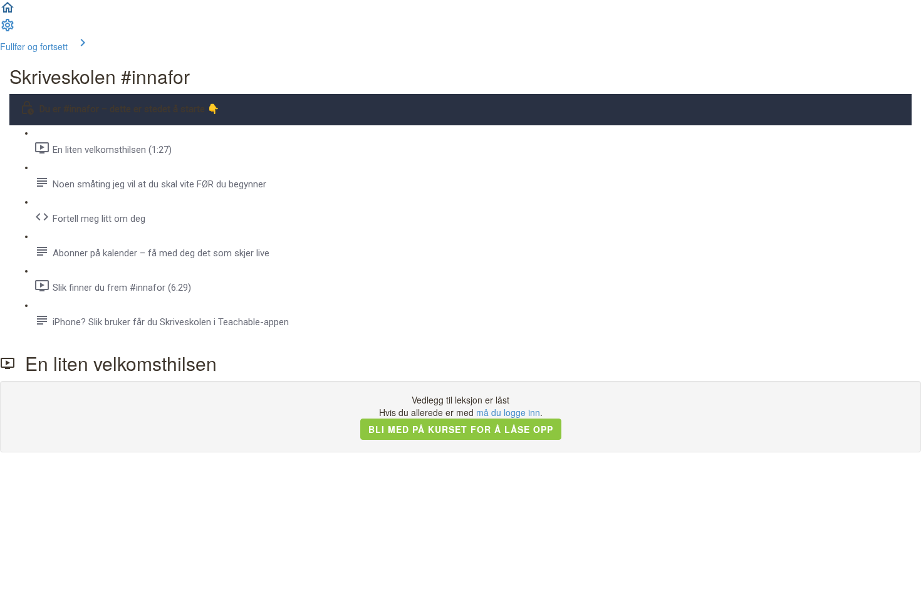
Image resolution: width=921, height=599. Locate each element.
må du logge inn (508, 412)
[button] (7, 11)
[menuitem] (7, 29)
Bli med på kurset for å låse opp (460, 429)
